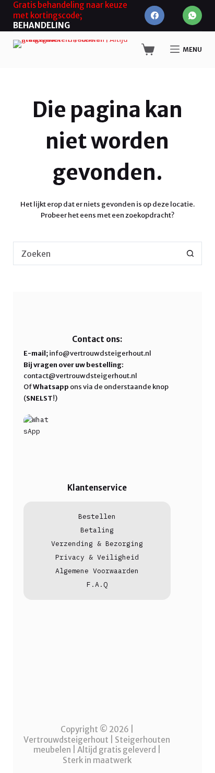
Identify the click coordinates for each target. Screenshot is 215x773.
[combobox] (97, 253)
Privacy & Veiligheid (97, 557)
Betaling (97, 530)
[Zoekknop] (190, 253)
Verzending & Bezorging (97, 543)
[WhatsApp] (192, 16)
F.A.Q (97, 584)
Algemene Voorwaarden (97, 570)
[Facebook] (154, 16)
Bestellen (97, 516)
